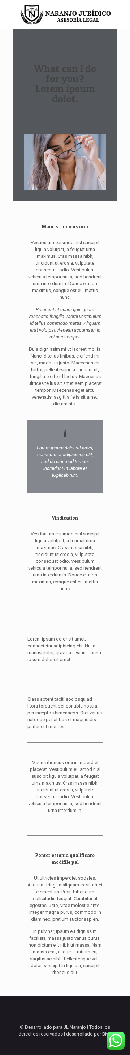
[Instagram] (70, 1044)
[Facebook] (60, 1044)
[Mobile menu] (120, 14)
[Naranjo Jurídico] (65, 14)
